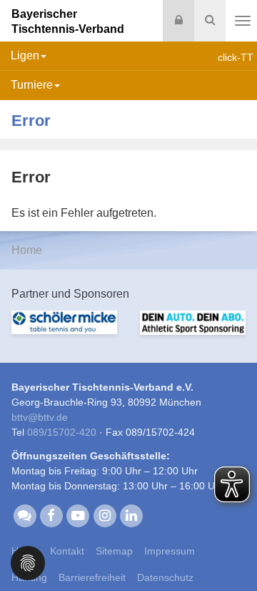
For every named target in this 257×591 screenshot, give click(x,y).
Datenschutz (165, 577)
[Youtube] (78, 515)
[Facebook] (51, 515)
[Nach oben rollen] (228, 551)
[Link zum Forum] (24, 515)
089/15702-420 (61, 432)
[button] (28, 562)
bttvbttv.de (39, 417)
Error (31, 121)
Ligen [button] (25, 55)
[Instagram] (104, 515)
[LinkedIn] (131, 515)
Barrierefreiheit (92, 577)
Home (26, 250)
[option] (64, 331)
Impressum (169, 551)
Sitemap (114, 551)
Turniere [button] (32, 85)
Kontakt (67, 551)
